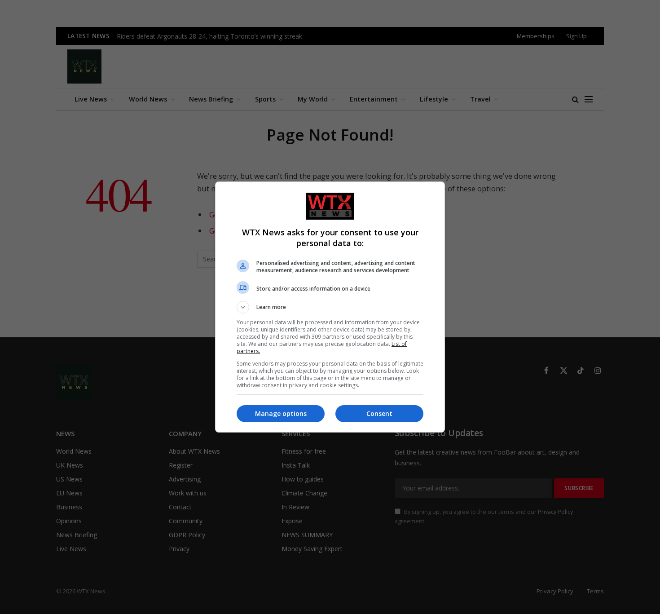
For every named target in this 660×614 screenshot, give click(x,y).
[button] (330, 307)
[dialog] (330, 307)
